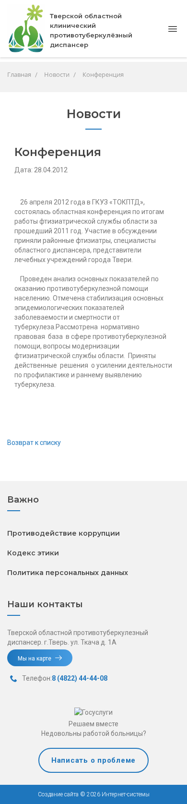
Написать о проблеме (93, 760)
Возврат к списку (34, 442)
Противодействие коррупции (63, 533)
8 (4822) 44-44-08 (79, 678)
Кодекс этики (33, 553)
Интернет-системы (125, 794)
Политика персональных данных (67, 572)
